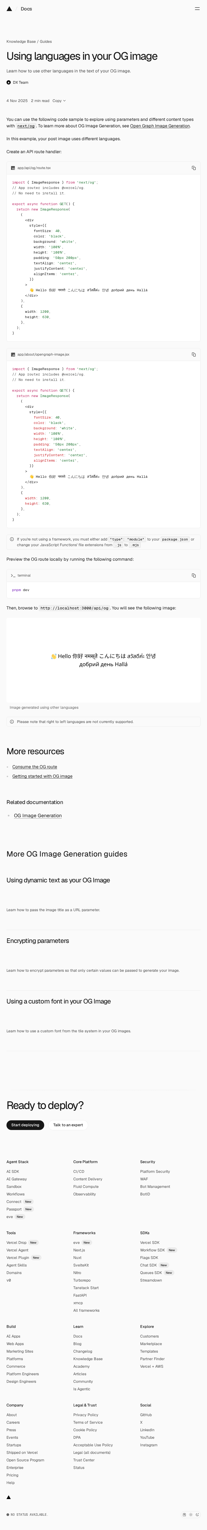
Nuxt (77, 1257)
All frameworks (86, 1310)
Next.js (79, 1250)
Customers (149, 1336)
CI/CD (78, 1171)
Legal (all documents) (92, 1452)
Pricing (12, 1475)
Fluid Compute (86, 1186)
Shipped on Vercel (22, 1452)
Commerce (15, 1366)
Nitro (77, 1272)
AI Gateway (16, 1179)
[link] (25, 1125)
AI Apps (13, 1336)
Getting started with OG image (42, 776)
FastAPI (80, 1295)
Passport (19, 1209)
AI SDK (12, 1171)
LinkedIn (147, 1429)
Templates (149, 1351)
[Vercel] (9, 8)
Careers (13, 1422)
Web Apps (15, 1343)
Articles (79, 1373)
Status (78, 1467)
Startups (13, 1445)
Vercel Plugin (22, 1257)
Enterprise (14, 1467)
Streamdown (151, 1280)
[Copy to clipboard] (193, 168)
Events (12, 1437)
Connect (19, 1201)
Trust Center (84, 1460)
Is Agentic (81, 1389)
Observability (84, 1194)
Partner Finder (152, 1358)
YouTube (147, 1437)
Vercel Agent (17, 1250)
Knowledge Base (21, 41)
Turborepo (82, 1280)
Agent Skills (16, 1265)
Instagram (148, 1445)
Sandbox (14, 1186)
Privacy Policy (85, 1414)
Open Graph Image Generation (160, 126)
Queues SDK (156, 1272)
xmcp (78, 1302)
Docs (26, 9)
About (11, 1414)
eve (14, 1216)
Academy (81, 1366)
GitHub (146, 1414)
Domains (14, 1272)
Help (10, 1482)
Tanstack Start (86, 1287)
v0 (8, 1280)
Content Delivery (87, 1179)
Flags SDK (149, 1257)
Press (11, 1429)
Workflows (15, 1194)
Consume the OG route (34, 767)
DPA (77, 1437)
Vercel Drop (21, 1242)
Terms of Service (88, 1422)
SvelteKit (81, 1265)
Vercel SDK (150, 1242)
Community (83, 1381)
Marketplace (151, 1343)
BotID (145, 1194)
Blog (77, 1343)
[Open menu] (197, 9)
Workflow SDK (157, 1250)
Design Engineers (21, 1381)
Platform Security (155, 1171)
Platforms (14, 1358)
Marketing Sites (19, 1351)
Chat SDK (153, 1265)
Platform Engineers (22, 1373)
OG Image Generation (38, 815)
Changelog (82, 1351)
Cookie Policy (85, 1429)
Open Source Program (25, 1460)
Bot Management (155, 1186)
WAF (144, 1179)
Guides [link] (46, 41)
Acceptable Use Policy (93, 1445)
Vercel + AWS (151, 1366)
